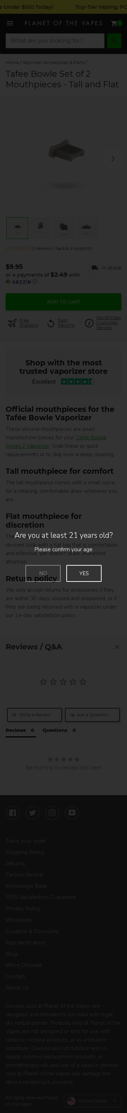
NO (43, 573)
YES (84, 573)
